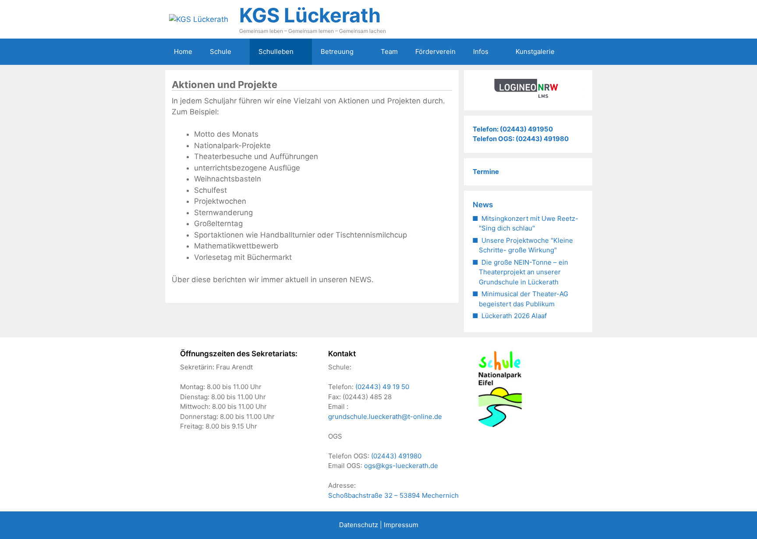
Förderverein (435, 51)
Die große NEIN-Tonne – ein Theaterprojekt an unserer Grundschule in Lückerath (523, 272)
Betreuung (337, 51)
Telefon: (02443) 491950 (513, 129)
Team (389, 51)
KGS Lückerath (310, 15)
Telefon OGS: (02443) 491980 (521, 139)
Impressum (401, 525)
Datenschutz (358, 525)
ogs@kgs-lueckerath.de (401, 465)
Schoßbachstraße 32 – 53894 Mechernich (393, 495)
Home (183, 51)
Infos (480, 51)
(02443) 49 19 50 (382, 387)
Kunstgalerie (535, 51)
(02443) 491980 (396, 456)
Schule (220, 51)
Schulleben (276, 51)
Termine (486, 171)
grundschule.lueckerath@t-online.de (385, 416)
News (483, 204)
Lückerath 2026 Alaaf (514, 316)
